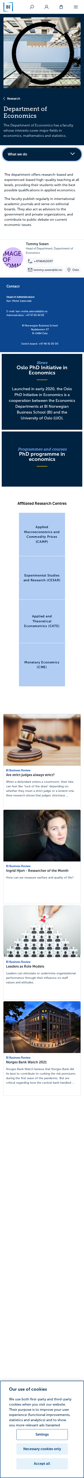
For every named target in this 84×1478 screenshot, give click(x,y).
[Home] (8, 7)
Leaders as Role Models (25, 966)
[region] (42, 1429)
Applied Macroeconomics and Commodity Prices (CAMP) (41, 534)
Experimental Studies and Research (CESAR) (42, 578)
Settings (42, 1434)
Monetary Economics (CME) (41, 664)
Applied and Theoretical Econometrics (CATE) (41, 621)
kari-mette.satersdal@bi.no (31, 311)
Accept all (42, 1463)
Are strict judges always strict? (30, 775)
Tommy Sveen (37, 244)
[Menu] (76, 7)
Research (13, 98)
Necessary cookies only (42, 1449)
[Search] (32, 7)
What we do (17, 154)
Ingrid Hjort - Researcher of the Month (37, 870)
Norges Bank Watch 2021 (26, 1062)
